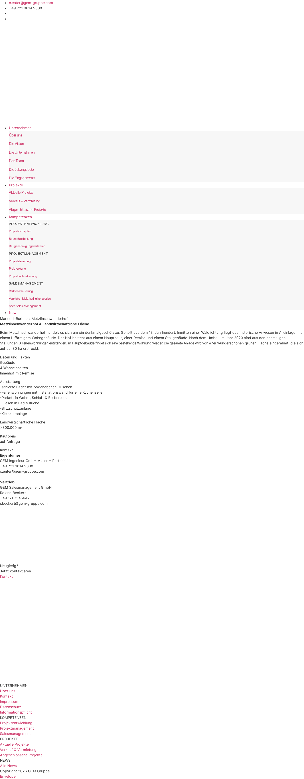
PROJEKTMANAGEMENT (28, 253)
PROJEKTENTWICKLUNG (29, 224)
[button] (156, 128)
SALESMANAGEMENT (26, 283)
